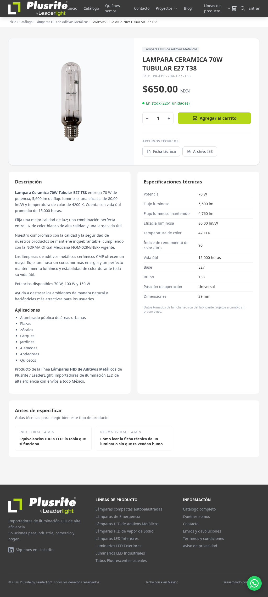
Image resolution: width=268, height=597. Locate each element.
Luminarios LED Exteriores (118, 545)
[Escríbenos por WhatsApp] (254, 583)
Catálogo (91, 8)
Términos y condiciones (203, 538)
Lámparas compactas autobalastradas (129, 509)
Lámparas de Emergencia (118, 516)
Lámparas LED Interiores (117, 538)
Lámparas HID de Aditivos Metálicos (62, 22)
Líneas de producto (212, 8)
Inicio (72, 8)
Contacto (141, 8)
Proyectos (164, 8)
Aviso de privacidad (200, 545)
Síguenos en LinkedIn (35, 549)
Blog (188, 8)
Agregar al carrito (218, 118)
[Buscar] (242, 8)
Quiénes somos (112, 8)
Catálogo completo (199, 509)
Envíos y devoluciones (202, 531)
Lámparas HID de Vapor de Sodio (124, 531)
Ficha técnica (164, 151)
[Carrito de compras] (234, 8)
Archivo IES (203, 151)
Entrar (254, 8)
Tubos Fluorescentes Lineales (121, 560)
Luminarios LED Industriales (120, 553)
